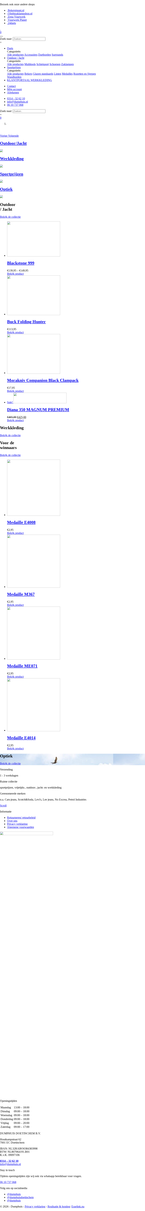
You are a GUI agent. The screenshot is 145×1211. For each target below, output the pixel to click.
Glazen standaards (43, 73)
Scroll (3, 805)
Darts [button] (10, 48)
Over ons (12, 820)
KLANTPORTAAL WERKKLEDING (29, 80)
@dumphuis (14, 1194)
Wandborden (14, 76)
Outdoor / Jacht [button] (15, 57)
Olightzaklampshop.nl (19, 13)
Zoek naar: (6, 38)
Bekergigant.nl (15, 10)
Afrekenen (13, 92)
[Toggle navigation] (1, 36)
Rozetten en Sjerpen (84, 73)
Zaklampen (67, 64)
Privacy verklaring (17, 823)
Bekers (28, 73)
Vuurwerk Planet (17, 19)
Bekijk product (15, 273)
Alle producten (15, 54)
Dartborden (44, 54)
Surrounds (57, 54)
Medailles (67, 73)
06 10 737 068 (8, 1182)
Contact (11, 86)
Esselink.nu (77, 1206)
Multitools (30, 64)
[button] (4, 135)
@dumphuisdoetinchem (20, 1197)
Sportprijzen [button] (14, 67)
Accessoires (30, 54)
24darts (11, 23)
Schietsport (42, 64)
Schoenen (55, 64)
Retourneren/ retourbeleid (21, 817)
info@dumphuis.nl (10, 1164)
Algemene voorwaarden (20, 827)
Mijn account (14, 89)
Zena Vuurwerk (16, 16)
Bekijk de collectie (10, 216)
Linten (57, 73)
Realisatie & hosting (59, 1206)
